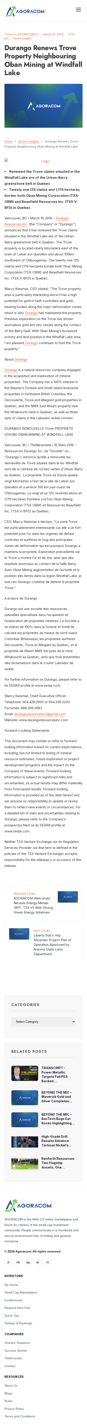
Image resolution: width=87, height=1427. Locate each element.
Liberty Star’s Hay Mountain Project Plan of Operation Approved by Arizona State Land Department (52, 942)
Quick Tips (11, 1315)
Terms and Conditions (19, 1416)
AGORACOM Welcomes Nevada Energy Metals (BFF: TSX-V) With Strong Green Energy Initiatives (33, 903)
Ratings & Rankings (18, 1323)
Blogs (8, 1393)
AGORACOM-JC (28, 34)
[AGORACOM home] (25, 11)
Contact (9, 1366)
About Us (10, 1385)
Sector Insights (22, 38)
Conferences (13, 1300)
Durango (31, 313)
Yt (47, 1262)
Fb (18, 1262)
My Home (11, 1285)
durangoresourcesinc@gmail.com (40, 714)
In (38, 1262)
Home (8, 141)
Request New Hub (17, 1308)
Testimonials (13, 1358)
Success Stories (15, 1350)
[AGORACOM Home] (27, 1205)
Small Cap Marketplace (20, 1292)
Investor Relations (17, 1343)
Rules (8, 1401)
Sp (28, 1262)
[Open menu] (78, 9)
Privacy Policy (14, 1409)
